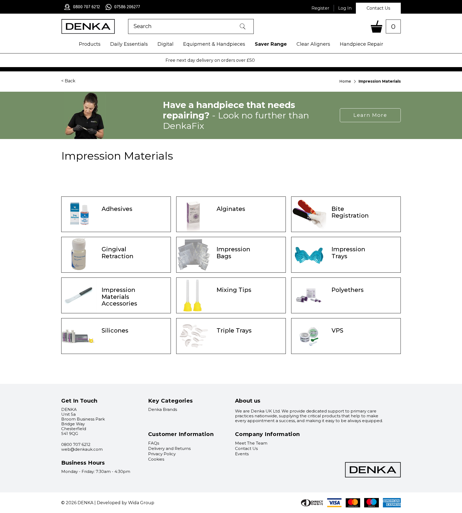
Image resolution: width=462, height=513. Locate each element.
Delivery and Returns (169, 448)
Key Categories (170, 401)
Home (345, 81)
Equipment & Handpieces (214, 44)
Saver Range (271, 44)
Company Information (267, 434)
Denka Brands (162, 409)
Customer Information (181, 434)
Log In (345, 8)
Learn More (370, 115)
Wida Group (141, 502)
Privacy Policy (162, 453)
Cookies (156, 459)
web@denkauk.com (82, 449)
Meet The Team (251, 443)
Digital (165, 44)
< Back (68, 80)
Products (90, 44)
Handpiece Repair (361, 44)
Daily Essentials (129, 44)
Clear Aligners (313, 44)
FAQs (153, 443)
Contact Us (378, 8)
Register (320, 8)
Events (242, 453)
